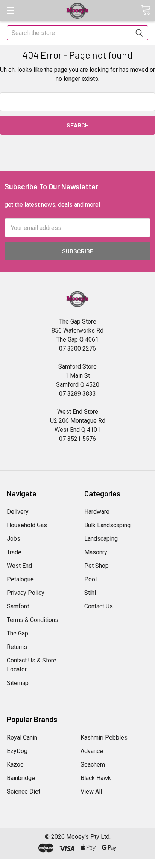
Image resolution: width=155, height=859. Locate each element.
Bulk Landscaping (107, 525)
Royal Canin (22, 737)
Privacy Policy (25, 592)
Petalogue (20, 579)
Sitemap (18, 683)
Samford (18, 606)
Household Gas (27, 525)
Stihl (90, 592)
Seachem (93, 764)
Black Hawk (96, 778)
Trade (14, 552)
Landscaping (101, 538)
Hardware (96, 511)
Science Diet (23, 791)
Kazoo (15, 764)
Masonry (95, 552)
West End (19, 565)
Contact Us (98, 606)
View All (91, 791)
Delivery (18, 511)
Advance (92, 751)
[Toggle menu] (10, 10)
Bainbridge (21, 778)
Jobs (13, 538)
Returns (17, 646)
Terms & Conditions (32, 619)
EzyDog (17, 751)
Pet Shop (96, 565)
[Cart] (145, 10)
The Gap (17, 633)
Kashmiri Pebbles (104, 737)
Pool (90, 579)
